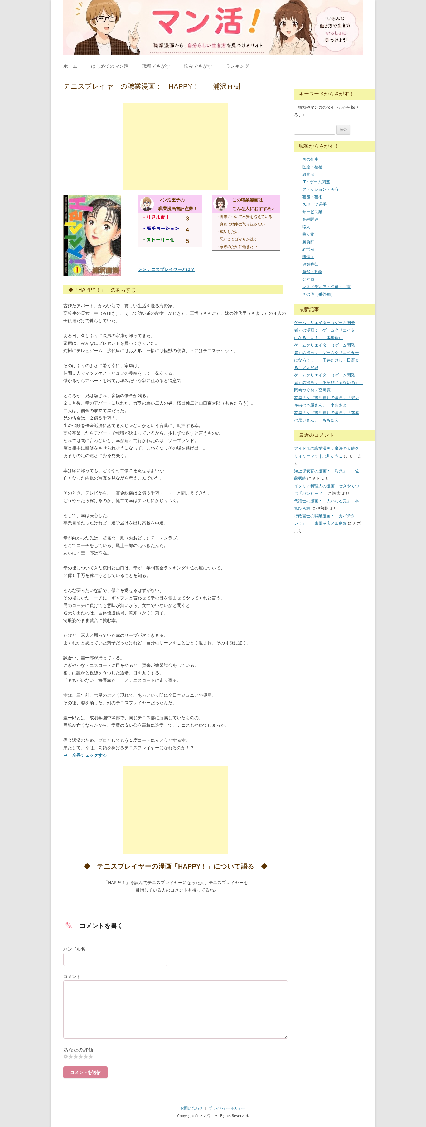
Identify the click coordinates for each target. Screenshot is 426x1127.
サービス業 (312, 211)
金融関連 (310, 219)
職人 (306, 226)
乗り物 (308, 234)
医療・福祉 (312, 167)
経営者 (308, 249)
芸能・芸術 (312, 196)
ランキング (237, 66)
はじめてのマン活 (109, 66)
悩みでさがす (198, 66)
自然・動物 (312, 271)
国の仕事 (310, 159)
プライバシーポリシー (227, 1108)
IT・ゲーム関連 (316, 182)
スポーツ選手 (314, 204)
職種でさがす (156, 66)
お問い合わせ (191, 1108)
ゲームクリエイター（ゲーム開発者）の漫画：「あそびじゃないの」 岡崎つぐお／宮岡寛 (328, 382)
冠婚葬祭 (310, 264)
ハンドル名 (74, 949)
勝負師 (308, 241)
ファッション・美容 (320, 189)
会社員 (308, 279)
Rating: (175, 1050)
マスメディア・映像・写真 (326, 286)
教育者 (308, 174)
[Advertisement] (175, 146)
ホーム (70, 66)
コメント (72, 976)
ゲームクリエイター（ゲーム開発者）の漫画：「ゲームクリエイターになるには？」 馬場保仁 (326, 330)
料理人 (308, 256)
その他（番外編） (318, 294)
